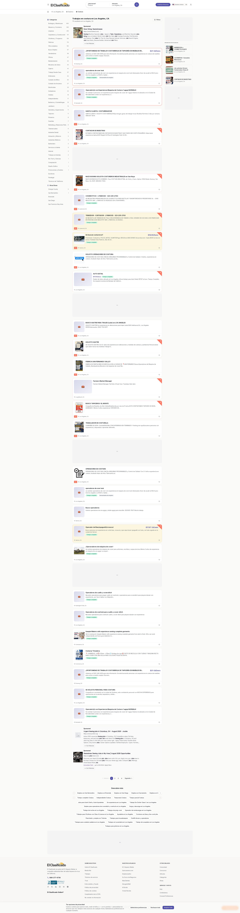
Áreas (161, 880)
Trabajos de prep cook (114, 810)
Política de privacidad (91, 887)
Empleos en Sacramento (139, 793)
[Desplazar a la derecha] (160, 793)
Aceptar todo (168, 907)
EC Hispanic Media (128, 867)
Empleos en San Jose (156, 793)
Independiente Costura (104, 797)
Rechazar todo (155, 907)
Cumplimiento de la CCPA (92, 894)
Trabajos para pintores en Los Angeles (117, 826)
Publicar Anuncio (163, 4)
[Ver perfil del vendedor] (76, 131)
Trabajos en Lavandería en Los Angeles (120, 822)
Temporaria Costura (120, 797)
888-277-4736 (55, 878)
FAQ (161, 889)
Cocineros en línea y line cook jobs (147, 814)
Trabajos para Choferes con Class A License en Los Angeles (95, 814)
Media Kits (88, 870)
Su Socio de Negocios (129, 877)
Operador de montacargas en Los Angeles (138, 810)
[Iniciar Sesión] (191, 4)
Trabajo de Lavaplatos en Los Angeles (148, 822)
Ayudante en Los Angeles (125, 814)
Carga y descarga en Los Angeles (139, 806)
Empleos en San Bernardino (85, 793)
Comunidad (163, 867)
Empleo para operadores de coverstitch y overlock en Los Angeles (105, 806)
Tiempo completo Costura (85, 797)
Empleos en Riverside (104, 793)
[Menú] (48, 4)
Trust (86, 880)
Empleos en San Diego (121, 793)
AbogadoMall (126, 884)
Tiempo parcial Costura (137, 797)
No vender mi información (93, 897)
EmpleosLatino (126, 874)
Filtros (158, 19)
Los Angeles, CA (58, 11)
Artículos (162, 874)
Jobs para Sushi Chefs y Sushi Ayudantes (91, 802)
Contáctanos (164, 892)
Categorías (163, 877)
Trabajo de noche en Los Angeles (93, 810)
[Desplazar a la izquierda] (73, 793)
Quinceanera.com (127, 870)
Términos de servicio (91, 877)
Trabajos (87, 874)
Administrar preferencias (138, 907)
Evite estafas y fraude (91, 884)
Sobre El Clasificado (91, 867)
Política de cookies (91, 891)
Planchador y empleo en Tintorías (96, 818)
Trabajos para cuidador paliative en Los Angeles (90, 822)
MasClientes (126, 880)
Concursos (163, 870)
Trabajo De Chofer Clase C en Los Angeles (143, 802)
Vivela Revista (126, 891)
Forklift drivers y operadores (140, 818)
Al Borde (125, 887)
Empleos (70, 11)
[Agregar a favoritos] (159, 64)
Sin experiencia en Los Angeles (116, 802)
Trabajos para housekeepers (119, 818)
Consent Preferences (166, 896)
